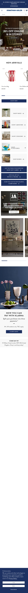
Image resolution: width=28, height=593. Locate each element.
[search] (26, 14)
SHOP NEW (14, 101)
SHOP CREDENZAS (9, 254)
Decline (13, 586)
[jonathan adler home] (14, 10)
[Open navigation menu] (2, 10)
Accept (14, 582)
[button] (2, 4)
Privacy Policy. (13, 578)
